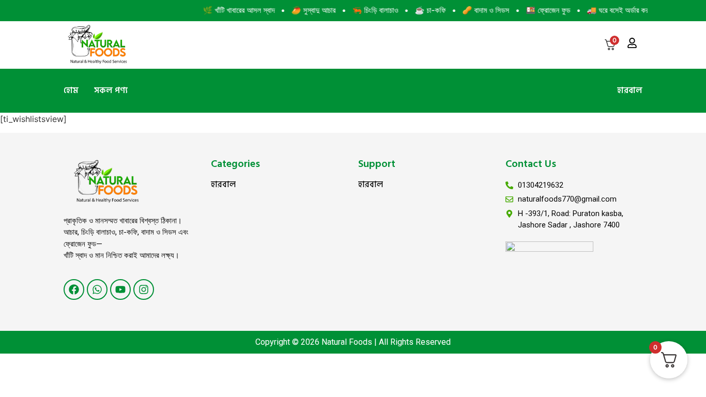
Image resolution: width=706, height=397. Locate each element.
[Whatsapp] (97, 289)
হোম (71, 90)
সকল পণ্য (111, 90)
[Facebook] (74, 289)
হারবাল (629, 90)
